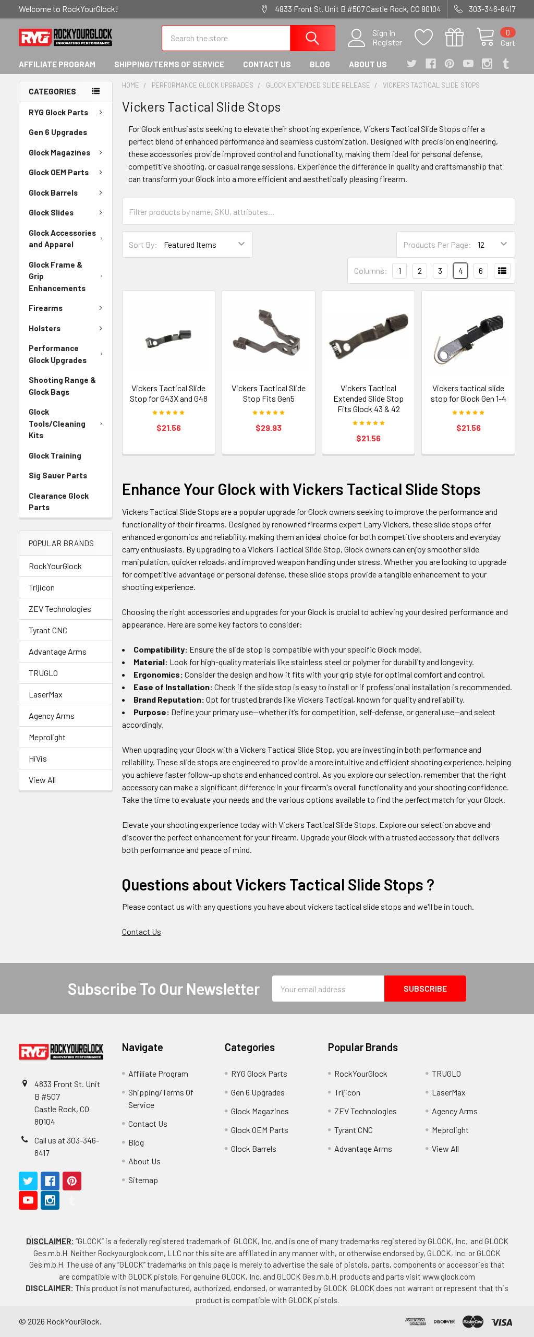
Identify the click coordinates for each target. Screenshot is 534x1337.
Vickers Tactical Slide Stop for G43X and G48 (169, 393)
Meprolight (47, 737)
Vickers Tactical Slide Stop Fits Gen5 (269, 393)
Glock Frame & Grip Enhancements (57, 276)
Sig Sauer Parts (58, 475)
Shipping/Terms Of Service (169, 64)
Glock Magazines (59, 152)
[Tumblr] (505, 63)
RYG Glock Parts (58, 112)
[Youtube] (468, 63)
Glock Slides (51, 212)
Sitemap (143, 1180)
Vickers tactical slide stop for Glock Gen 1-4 (468, 393)
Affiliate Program (57, 64)
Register (387, 42)
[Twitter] (412, 63)
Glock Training (55, 455)
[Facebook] (430, 63)
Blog (320, 64)
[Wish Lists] (430, 37)
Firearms (46, 307)
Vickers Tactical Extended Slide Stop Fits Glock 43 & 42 (368, 398)
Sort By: (143, 244)
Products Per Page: (437, 244)
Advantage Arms (58, 651)
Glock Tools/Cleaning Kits (57, 423)
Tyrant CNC (48, 630)
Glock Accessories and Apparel (62, 238)
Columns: (370, 270)
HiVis (38, 758)
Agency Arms (52, 715)
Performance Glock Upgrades (58, 354)
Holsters (44, 328)
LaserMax (46, 694)
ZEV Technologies (60, 608)
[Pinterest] (449, 63)
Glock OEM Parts (59, 172)
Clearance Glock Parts (59, 501)
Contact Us (267, 64)
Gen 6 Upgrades (58, 132)
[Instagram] (487, 63)
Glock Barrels (53, 192)
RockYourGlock (55, 566)
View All (42, 780)
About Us (368, 64)
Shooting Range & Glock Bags (62, 385)
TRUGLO (43, 673)
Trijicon (42, 587)
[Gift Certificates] (460, 37)
